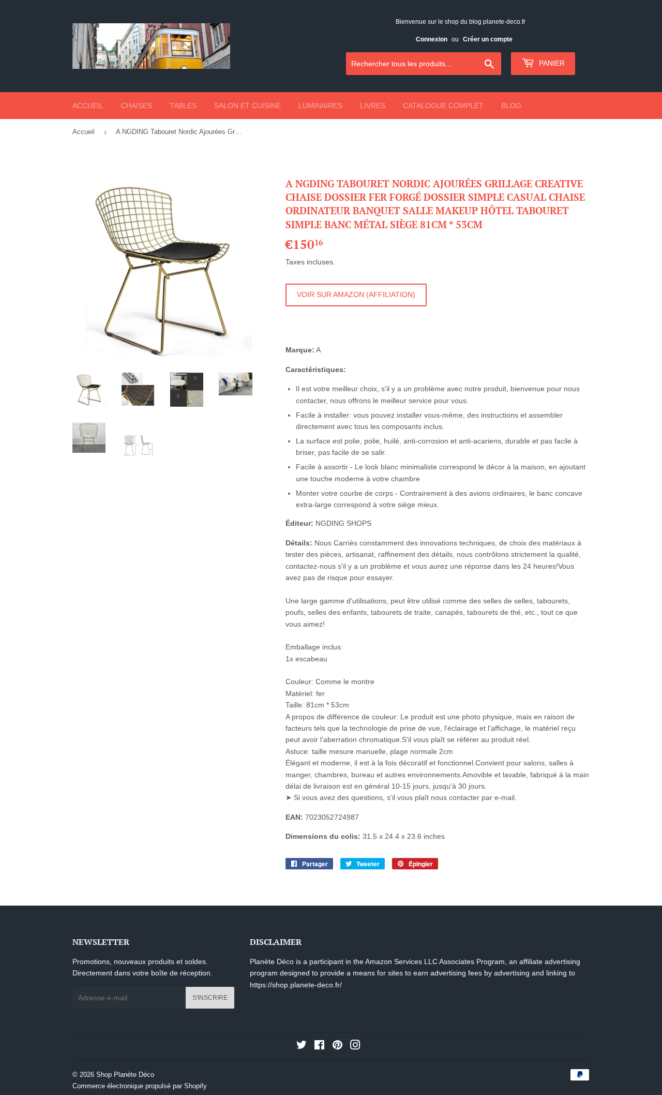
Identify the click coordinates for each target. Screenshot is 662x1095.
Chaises (136, 105)
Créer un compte (488, 39)
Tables (183, 105)
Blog (511, 105)
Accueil (87, 105)
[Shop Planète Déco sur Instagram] (355, 1046)
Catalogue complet (443, 105)
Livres (372, 105)
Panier (551, 63)
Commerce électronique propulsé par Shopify (139, 1086)
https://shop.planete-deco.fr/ (296, 985)
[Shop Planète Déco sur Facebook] (319, 1046)
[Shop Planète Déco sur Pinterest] (337, 1046)
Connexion (431, 39)
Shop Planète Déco (125, 1074)
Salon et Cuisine (247, 105)
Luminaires (320, 105)
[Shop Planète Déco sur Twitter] (301, 1046)
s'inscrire (210, 997)
